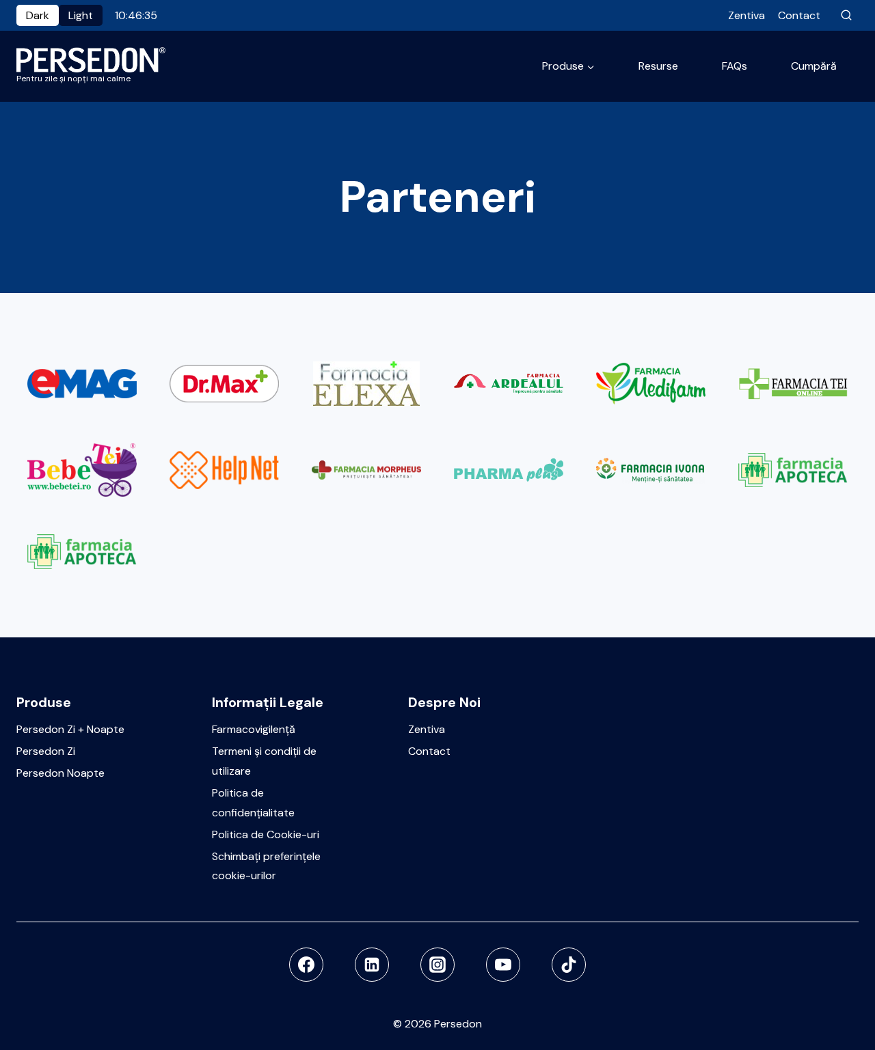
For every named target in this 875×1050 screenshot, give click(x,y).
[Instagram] (437, 964)
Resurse (658, 66)
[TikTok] (568, 964)
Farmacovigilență (253, 729)
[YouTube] (503, 964)
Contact (799, 15)
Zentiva (746, 15)
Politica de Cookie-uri (265, 834)
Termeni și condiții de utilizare (264, 761)
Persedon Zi (45, 751)
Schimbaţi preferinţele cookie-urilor (266, 866)
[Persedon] (90, 59)
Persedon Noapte (60, 773)
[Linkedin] (371, 964)
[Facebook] (306, 964)
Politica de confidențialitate (253, 803)
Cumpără (814, 66)
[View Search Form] (846, 15)
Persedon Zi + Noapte (70, 729)
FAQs (734, 66)
